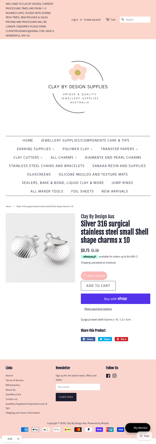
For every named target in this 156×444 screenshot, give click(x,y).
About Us (10, 390)
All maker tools (47, 191)
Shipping (86, 262)
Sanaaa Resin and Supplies (119, 165)
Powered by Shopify (98, 423)
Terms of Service (14, 380)
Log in (75, 19)
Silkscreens (39, 174)
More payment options (98, 309)
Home (28, 140)
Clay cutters (27, 157)
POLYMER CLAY (76, 148)
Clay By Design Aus (77, 423)
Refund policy (13, 385)
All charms (63, 157)
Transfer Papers (118, 148)
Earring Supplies (34, 148)
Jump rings (122, 182)
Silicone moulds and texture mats (93, 174)
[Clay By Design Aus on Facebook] (108, 376)
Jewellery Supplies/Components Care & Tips (85, 140)
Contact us (11, 399)
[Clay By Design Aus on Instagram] (114, 376)
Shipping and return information (23, 413)
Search (9, 375)
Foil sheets (82, 191)
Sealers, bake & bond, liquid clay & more (63, 182)
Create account (92, 19)
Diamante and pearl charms (113, 157)
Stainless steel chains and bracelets (47, 165)
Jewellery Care (13, 394)
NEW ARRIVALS (115, 191)
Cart (113, 19)
